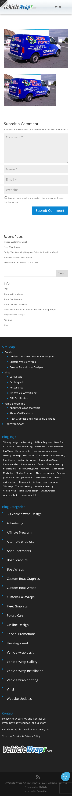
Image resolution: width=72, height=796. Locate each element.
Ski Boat (37, 481)
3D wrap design (10, 442)
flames (41, 464)
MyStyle (43, 787)
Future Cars (15, 615)
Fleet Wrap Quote (12, 247)
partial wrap (27, 477)
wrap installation (11, 495)
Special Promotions (21, 634)
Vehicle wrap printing (22, 680)
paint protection (11, 477)
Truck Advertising (23, 486)
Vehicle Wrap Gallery (22, 662)
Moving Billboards (24, 473)
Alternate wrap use (20, 541)
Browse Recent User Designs (26, 367)
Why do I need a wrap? (14, 314)
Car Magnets (17, 382)
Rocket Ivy (42, 791)
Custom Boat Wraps (21, 588)
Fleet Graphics (17, 606)
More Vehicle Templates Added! (18, 257)
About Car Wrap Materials (15, 304)
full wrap (45, 468)
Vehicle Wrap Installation (25, 671)
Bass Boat (59, 442)
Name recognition (45, 473)
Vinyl (10, 689)
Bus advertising (55, 446)
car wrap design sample (45, 451)
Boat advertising (25, 446)
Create (8, 352)
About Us (8, 320)
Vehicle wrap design (28, 490)
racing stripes (9, 481)
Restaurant (24, 481)
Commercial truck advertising (51, 455)
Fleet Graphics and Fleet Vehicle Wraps (32, 418)
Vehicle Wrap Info (15, 403)
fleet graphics (9, 468)
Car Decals (16, 376)
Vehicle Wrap (9, 490)
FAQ (6, 289)
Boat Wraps (15, 569)
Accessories (16, 387)
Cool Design (9, 459)
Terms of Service (11, 736)
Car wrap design (23, 451)
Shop (7, 372)
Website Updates (19, 698)
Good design (58, 468)
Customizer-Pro (10, 464)
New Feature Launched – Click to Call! (21, 262)
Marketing (8, 473)
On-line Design (18, 625)
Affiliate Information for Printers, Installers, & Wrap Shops (30, 309)
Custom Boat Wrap (48, 459)
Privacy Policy (32, 736)
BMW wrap (8, 446)
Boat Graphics (17, 560)
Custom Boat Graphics (23, 578)
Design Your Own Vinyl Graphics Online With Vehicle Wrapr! (31, 252)
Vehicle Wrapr (14, 782)
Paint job (60, 473)
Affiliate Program (43, 442)
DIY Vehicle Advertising (23, 393)
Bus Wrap (8, 451)
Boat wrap (40, 446)
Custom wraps (28, 464)
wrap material (29, 495)
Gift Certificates (19, 398)
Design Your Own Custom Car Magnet (32, 356)
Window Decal (48, 490)
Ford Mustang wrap (28, 468)
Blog (6, 325)
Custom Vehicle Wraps (23, 361)
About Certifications (13, 299)
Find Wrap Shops (14, 424)
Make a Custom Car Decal (15, 241)
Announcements (19, 551)
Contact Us (39, 718)
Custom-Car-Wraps (27, 459)
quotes (57, 477)
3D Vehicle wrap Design (24, 514)
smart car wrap (50, 481)
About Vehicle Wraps (13, 294)
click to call (28, 455)
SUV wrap (8, 486)
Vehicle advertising (44, 486)
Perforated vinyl (43, 477)
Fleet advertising (55, 464)
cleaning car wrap (11, 455)
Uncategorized (17, 643)
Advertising (26, 442)
